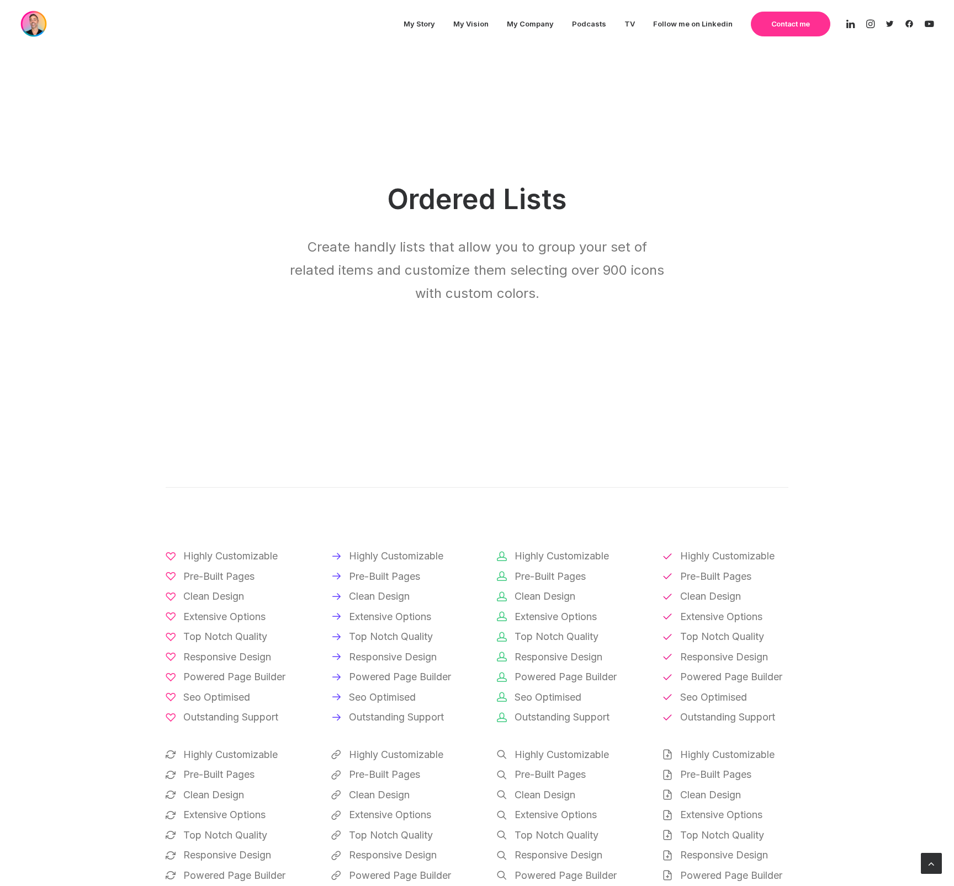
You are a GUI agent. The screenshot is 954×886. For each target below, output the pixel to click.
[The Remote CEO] (33, 24)
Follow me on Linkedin (693, 23)
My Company (530, 23)
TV (629, 23)
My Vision (471, 23)
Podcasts (589, 23)
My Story (419, 23)
